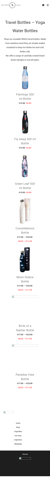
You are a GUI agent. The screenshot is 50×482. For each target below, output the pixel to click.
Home (18, 423)
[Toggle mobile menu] (48, 5)
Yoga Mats (18, 431)
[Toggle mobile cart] (43, 5)
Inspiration (18, 440)
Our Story (18, 436)
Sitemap (25, 454)
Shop (18, 427)
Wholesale (18, 444)
